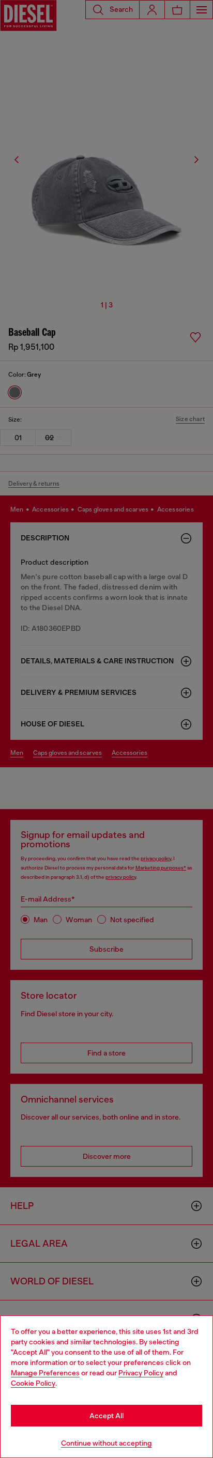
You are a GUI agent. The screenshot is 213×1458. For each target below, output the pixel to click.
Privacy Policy (140, 1373)
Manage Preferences (45, 1373)
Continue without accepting (106, 1443)
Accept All (106, 1416)
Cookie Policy (33, 1383)
